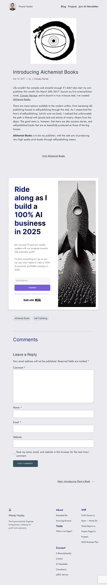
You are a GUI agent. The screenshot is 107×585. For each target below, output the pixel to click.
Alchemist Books (21, 99)
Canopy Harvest (41, 78)
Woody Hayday (26, 6)
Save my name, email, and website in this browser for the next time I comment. (52, 454)
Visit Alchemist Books (53, 156)
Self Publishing (40, 318)
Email (17, 422)
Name (17, 407)
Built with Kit (32, 300)
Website (17, 437)
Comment (19, 367)
